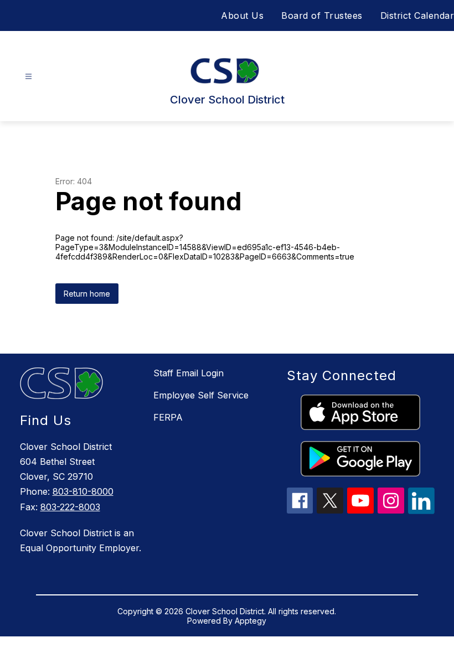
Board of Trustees (322, 15)
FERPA (168, 417)
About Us (242, 15)
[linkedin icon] (421, 510)
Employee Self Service (201, 395)
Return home (87, 293)
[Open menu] (28, 76)
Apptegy (250, 620)
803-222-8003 (70, 506)
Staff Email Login (188, 373)
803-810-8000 (83, 491)
